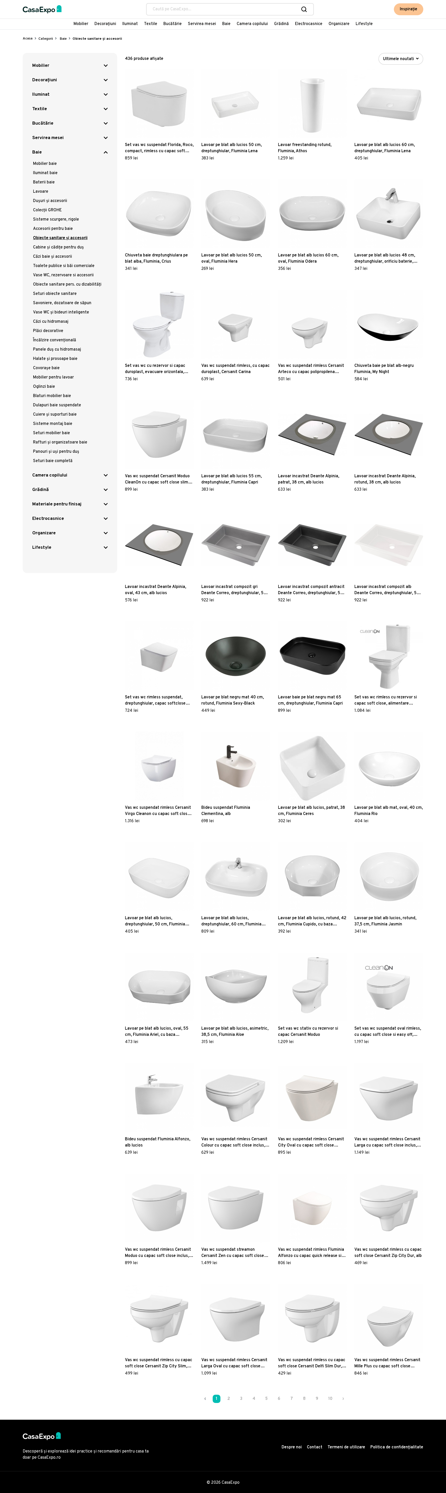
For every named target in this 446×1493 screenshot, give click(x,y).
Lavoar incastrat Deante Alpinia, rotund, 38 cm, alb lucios (385, 479)
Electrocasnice (308, 24)
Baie (226, 24)
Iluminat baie (45, 173)
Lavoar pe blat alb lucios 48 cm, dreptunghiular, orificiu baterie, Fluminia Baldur (384, 259)
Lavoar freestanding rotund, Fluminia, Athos (304, 148)
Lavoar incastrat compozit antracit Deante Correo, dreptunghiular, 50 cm (311, 590)
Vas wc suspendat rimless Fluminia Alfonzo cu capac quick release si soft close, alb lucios (311, 1253)
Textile (150, 24)
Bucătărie (172, 24)
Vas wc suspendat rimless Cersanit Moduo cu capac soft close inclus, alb (158, 1253)
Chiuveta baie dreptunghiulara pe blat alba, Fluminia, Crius (156, 258)
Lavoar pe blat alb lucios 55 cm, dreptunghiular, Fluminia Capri (231, 479)
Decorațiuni (105, 24)
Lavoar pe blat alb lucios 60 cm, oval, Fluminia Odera (308, 258)
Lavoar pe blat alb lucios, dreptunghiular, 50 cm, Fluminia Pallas (155, 921)
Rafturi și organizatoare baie (60, 442)
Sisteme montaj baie (52, 423)
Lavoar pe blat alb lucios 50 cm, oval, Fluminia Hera (231, 258)
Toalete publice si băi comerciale (63, 266)
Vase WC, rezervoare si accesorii (63, 275)
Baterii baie (44, 182)
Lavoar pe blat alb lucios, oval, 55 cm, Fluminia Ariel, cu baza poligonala (156, 1032)
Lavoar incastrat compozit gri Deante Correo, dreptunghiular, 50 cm (233, 590)
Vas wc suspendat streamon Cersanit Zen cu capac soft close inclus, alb (232, 1253)
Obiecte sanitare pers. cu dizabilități (67, 284)
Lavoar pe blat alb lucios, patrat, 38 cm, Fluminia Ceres (311, 811)
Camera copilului (252, 24)
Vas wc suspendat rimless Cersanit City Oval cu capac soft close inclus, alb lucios (311, 1143)
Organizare (339, 24)
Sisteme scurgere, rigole (56, 219)
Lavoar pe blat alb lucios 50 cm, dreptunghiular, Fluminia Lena (231, 148)
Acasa (28, 38)
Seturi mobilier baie (51, 433)
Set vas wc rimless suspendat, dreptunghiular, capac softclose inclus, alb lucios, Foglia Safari (155, 701)
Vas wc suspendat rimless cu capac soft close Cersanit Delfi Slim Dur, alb (311, 1363)
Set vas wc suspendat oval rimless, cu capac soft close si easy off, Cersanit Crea (387, 1032)
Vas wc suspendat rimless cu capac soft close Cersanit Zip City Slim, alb (158, 1363)
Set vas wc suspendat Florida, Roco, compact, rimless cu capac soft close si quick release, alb (159, 148)
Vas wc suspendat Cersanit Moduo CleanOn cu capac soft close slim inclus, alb (157, 480)
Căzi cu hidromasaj (50, 321)
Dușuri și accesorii (50, 201)
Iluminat (130, 24)
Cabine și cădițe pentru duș (58, 247)
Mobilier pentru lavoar (53, 377)
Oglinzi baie (44, 386)
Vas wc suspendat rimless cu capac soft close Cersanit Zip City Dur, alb (388, 1252)
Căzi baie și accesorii (52, 256)
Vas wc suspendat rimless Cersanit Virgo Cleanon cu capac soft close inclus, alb (158, 811)
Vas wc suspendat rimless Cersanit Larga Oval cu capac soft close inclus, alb (234, 1363)
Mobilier (81, 24)
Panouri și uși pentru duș (56, 451)
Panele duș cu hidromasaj (57, 349)
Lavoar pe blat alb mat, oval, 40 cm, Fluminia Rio (388, 811)
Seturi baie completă (53, 461)
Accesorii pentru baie (53, 228)
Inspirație (408, 9)
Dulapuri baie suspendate (57, 405)
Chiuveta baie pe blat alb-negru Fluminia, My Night (384, 369)
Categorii (45, 39)
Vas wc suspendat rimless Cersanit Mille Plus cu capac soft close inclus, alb (387, 1363)
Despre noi (292, 1447)
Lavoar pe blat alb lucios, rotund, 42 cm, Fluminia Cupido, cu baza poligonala (312, 921)
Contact (314, 1447)
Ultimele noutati (399, 59)
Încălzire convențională (54, 340)
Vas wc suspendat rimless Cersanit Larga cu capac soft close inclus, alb (387, 1143)
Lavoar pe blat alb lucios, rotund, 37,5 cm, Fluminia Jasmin (385, 921)
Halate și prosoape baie (55, 358)
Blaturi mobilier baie (52, 396)
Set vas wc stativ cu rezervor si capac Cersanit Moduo (308, 1031)
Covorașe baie (46, 368)
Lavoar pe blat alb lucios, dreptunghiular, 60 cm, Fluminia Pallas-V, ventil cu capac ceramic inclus (232, 921)
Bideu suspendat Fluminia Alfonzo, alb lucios (157, 1142)
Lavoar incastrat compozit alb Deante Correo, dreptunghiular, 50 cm (386, 590)
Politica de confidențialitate (396, 1447)
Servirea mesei (202, 24)
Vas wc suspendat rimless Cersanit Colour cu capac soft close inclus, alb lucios (234, 1143)
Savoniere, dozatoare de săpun (62, 303)
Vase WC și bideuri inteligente (61, 312)
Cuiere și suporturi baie (55, 414)
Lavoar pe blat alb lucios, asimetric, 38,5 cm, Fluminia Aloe (234, 1031)
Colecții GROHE (47, 210)
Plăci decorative (48, 331)
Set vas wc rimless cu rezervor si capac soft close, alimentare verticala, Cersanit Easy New (385, 701)
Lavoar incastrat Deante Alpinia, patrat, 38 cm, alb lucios (308, 479)
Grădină (281, 24)
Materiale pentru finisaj (57, 504)
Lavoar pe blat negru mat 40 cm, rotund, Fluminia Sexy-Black (232, 700)
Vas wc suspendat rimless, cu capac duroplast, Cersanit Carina (235, 369)
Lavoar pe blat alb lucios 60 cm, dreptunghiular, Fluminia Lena (384, 148)
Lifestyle (364, 24)
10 (330, 1398)
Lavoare (40, 191)
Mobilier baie (45, 163)
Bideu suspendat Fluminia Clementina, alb (225, 811)
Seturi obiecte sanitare (55, 293)
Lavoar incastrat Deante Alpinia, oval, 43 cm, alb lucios (155, 590)
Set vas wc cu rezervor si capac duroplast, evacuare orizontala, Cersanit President (155, 369)
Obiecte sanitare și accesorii (60, 238)
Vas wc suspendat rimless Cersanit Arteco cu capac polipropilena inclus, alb (311, 369)
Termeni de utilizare (346, 1447)
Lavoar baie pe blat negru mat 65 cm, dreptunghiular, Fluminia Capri (310, 700)
